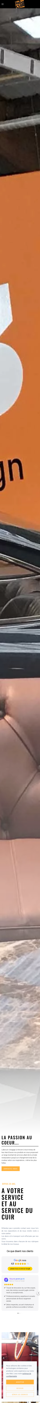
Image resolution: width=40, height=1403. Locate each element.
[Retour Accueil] (20, 4)
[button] (3, 4)
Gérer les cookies (20, 1394)
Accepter (20, 1382)
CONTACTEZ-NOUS (11, 1169)
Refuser (20, 1388)
